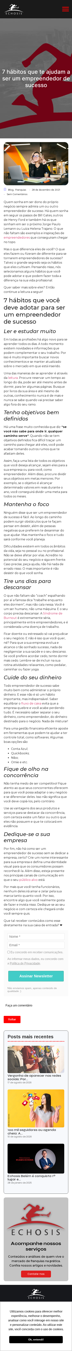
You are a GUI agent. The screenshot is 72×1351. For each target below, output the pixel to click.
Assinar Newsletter (36, 976)
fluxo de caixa (31, 703)
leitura (13, 378)
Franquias (20, 189)
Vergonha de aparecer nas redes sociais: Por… (34, 1077)
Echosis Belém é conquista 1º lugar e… (31, 1177)
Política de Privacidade (25, 963)
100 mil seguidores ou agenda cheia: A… (32, 1131)
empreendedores (17, 237)
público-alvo (28, 880)
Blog (11, 189)
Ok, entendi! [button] (36, 1339)
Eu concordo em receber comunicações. (36, 952)
